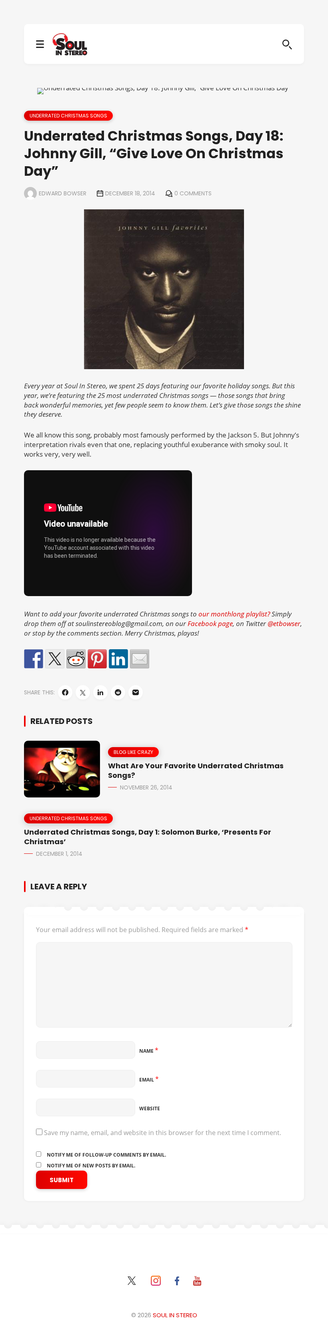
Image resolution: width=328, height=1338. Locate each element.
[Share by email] (139, 658)
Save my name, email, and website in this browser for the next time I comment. (162, 1132)
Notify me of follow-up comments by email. (106, 1154)
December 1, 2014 (59, 854)
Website (149, 1108)
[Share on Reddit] (76, 658)
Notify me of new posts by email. (91, 1165)
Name (148, 1051)
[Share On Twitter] (83, 692)
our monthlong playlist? (233, 613)
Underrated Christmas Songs (68, 115)
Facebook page (210, 623)
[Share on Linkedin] (118, 658)
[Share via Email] (135, 692)
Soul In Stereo (175, 1315)
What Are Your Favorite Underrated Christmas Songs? (196, 770)
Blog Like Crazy (133, 752)
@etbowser (284, 623)
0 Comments (193, 193)
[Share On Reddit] (118, 692)
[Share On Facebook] (65, 692)
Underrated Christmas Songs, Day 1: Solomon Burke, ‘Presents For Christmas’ (147, 837)
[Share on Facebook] (33, 658)
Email (149, 1079)
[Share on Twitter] (54, 658)
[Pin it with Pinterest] (97, 658)
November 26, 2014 (146, 787)
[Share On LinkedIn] (100, 692)
